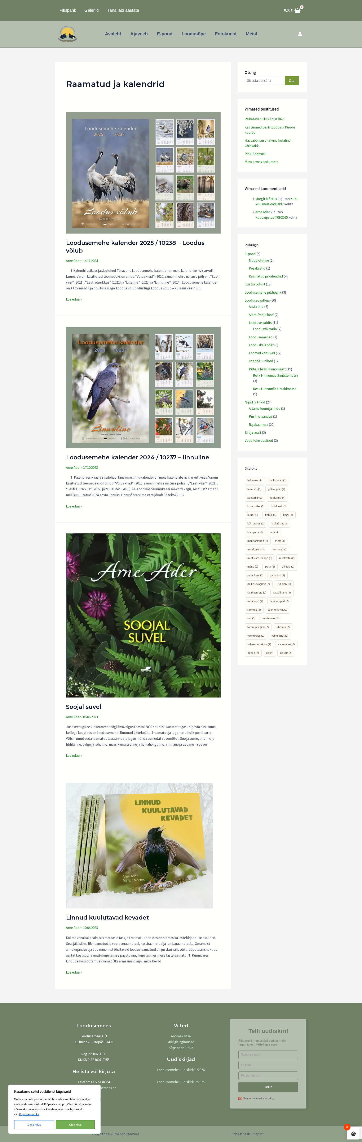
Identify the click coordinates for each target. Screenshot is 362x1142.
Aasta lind (256, 306)
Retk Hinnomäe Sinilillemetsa (275, 375)
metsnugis (279, 549)
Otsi (292, 80)
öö (269, 653)
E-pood (164, 33)
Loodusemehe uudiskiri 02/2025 (181, 1082)
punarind (277, 575)
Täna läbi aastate (123, 10)
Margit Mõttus (266, 199)
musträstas (287, 558)
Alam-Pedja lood (261, 314)
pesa (270, 566)
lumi (274, 532)
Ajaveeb (139, 33)
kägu (288, 515)
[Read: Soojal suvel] (143, 615)
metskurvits (256, 549)
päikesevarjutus (258, 584)
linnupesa (255, 532)
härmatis (254, 489)
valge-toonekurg (259, 644)
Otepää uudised (261, 361)
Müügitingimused (180, 1042)
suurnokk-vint (277, 609)
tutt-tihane (270, 618)
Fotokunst (226, 33)
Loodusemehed (261, 337)
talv (251, 618)
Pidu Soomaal (255, 154)
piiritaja (288, 566)
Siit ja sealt (253, 432)
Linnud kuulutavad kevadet (107, 917)
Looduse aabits (260, 322)
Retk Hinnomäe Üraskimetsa (274, 389)
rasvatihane (282, 592)
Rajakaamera (258, 424)
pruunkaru (255, 575)
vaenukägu (255, 635)
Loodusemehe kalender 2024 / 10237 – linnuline (137, 457)
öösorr (286, 653)
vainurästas (280, 635)
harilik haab (277, 480)
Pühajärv (284, 584)
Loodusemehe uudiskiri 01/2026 (181, 1069)
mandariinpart (257, 541)
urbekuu (283, 627)
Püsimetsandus (260, 416)
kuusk (252, 515)
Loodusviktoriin (265, 329)
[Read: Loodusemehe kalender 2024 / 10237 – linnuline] (143, 387)
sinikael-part (279, 601)
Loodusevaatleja (257, 300)
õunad (253, 653)
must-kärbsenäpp (259, 558)
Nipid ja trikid (255, 402)
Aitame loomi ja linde (264, 408)
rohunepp (255, 601)
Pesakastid (257, 268)
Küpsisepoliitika (29, 1114)
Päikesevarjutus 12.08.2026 (264, 119)
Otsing (250, 72)
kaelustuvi (277, 498)
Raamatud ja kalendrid (266, 276)
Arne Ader (262, 212)
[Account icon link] (300, 34)
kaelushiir (254, 498)
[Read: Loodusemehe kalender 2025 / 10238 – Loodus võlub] (143, 172)
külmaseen (255, 523)
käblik (270, 515)
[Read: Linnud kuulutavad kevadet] (139, 845)
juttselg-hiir (276, 489)
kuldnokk (279, 506)
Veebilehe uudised (259, 440)
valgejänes (286, 644)
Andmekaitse (181, 1036)
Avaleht (113, 33)
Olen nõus (75, 1125)
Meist (251, 33)
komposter (255, 506)
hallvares (254, 480)
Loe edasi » (74, 299)
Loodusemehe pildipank (263, 292)
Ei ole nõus (34, 1125)
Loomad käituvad (262, 353)
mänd (252, 566)
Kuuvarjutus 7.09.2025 (271, 217)
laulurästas (280, 523)
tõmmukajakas (258, 627)
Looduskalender (261, 345)
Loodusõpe (194, 33)
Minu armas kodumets (261, 161)
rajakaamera (256, 592)
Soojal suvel (83, 706)
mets (280, 541)
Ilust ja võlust (255, 284)
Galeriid (91, 10)
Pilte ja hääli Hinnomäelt (267, 369)
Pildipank (67, 10)
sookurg (254, 609)
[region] (54, 1109)
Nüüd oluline (259, 260)
